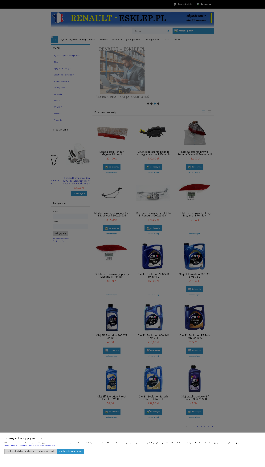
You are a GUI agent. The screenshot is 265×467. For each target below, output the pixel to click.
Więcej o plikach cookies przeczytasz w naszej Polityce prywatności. (30, 445)
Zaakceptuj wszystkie (70, 451)
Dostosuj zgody (47, 451)
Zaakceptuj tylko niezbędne (20, 451)
